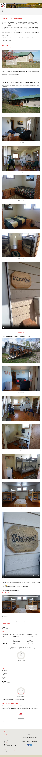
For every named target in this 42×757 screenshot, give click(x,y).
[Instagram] (31, 745)
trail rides (22, 32)
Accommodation (6, 11)
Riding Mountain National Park (22, 22)
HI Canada (22, 699)
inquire (25, 621)
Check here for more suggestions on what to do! (31, 30)
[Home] (2, 11)
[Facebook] (28, 745)
